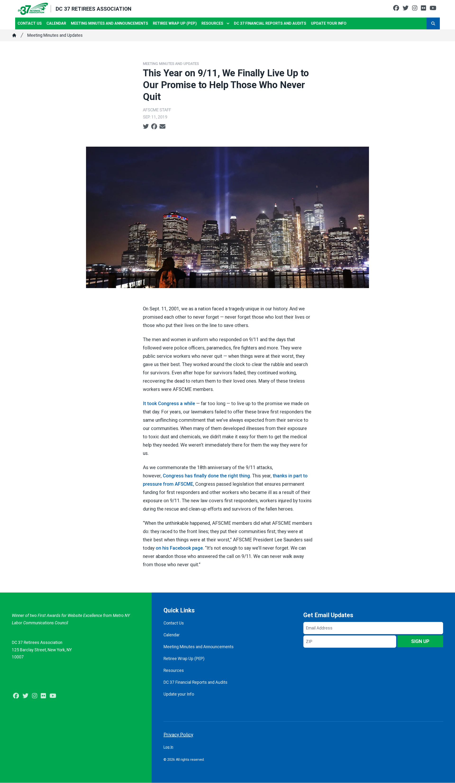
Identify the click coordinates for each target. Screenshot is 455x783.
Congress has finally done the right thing (206, 476)
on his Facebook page (179, 548)
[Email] (162, 126)
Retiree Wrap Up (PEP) (175, 23)
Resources (212, 23)
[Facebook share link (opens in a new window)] (154, 126)
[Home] (14, 35)
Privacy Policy (178, 735)
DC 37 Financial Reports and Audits (270, 23)
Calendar (56, 23)
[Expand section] (228, 23)
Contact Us (30, 23)
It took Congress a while (169, 403)
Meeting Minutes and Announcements (109, 23)
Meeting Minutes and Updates (55, 35)
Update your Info (328, 23)
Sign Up (420, 641)
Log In (168, 747)
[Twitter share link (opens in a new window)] (146, 126)
